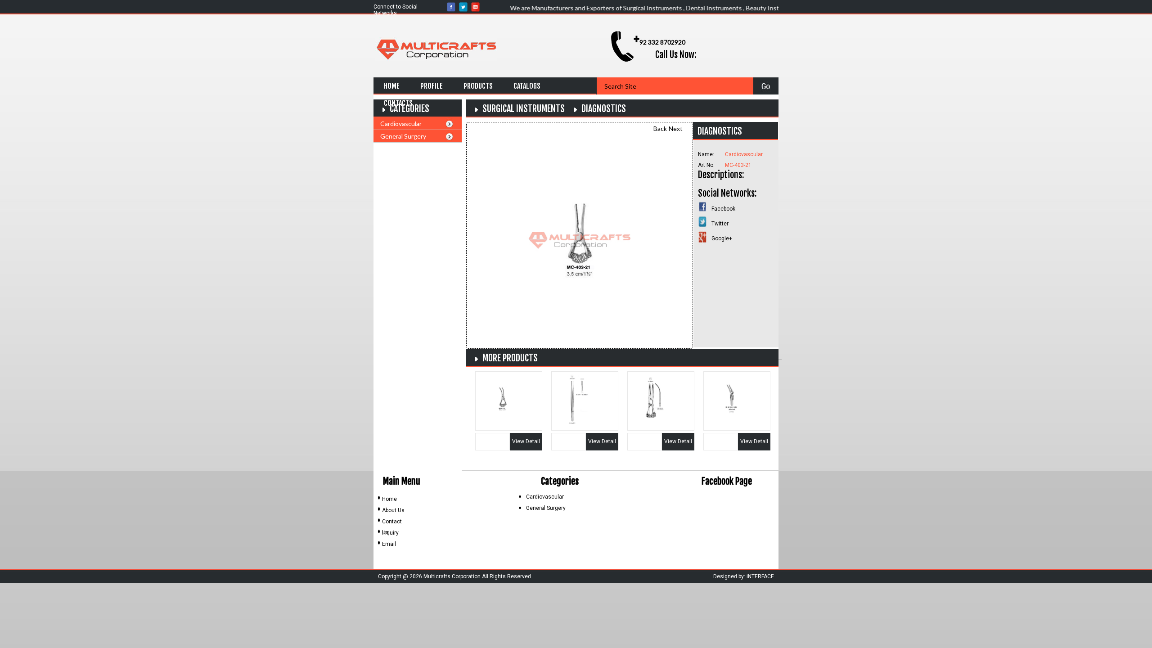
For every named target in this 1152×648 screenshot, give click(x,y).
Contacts (398, 103)
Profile (431, 85)
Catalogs (526, 85)
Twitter (720, 223)
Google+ (721, 238)
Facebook (723, 209)
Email (389, 544)
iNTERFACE (760, 576)
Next (676, 128)
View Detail (526, 441)
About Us (393, 510)
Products (478, 85)
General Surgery (403, 136)
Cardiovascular (401, 123)
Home (392, 85)
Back (660, 128)
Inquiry (390, 533)
